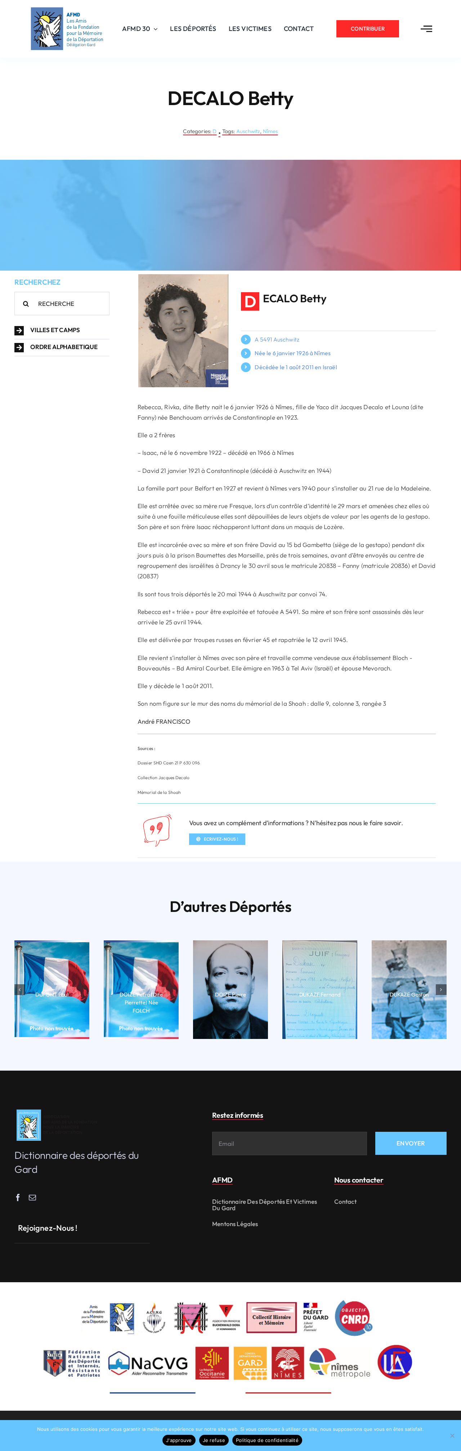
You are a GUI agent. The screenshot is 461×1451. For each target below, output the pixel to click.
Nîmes (270, 131)
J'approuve (179, 1440)
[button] (61, 330)
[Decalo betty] (183, 277)
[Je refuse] (452, 1435)
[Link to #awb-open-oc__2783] (426, 29)
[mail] (32, 1197)
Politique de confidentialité (267, 1440)
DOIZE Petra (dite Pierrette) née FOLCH (141, 1002)
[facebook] (18, 1197)
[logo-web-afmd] (58, 1109)
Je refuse (214, 1440)
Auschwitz (248, 131)
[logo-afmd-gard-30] (67, 7)
